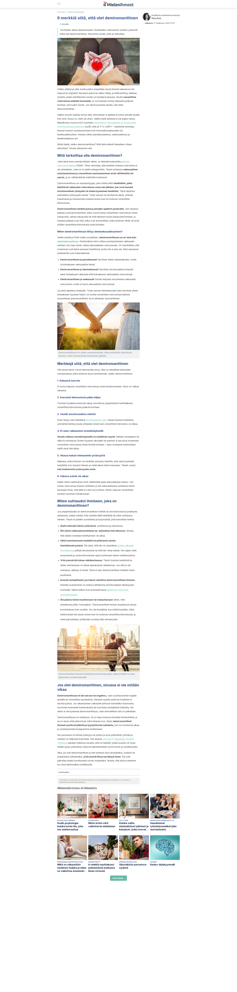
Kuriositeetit (94, 862)
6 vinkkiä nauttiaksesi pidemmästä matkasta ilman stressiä (101, 867)
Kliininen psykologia (76, 12)
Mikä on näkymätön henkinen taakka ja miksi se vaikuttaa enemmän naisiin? (71, 868)
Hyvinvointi (93, 820)
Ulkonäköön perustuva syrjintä (132, 866)
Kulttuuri (123, 820)
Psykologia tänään (66, 820)
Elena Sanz (156, 18)
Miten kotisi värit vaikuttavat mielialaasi (101, 825)
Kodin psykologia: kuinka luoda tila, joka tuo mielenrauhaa (70, 826)
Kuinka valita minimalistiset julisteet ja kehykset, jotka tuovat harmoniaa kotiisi (133, 826)
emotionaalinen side (96, 420)
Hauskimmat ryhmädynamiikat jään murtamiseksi (163, 826)
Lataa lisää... (118, 878)
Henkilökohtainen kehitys (162, 820)
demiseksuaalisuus (67, 241)
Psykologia (61, 12)
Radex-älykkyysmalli (162, 864)
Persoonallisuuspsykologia (70, 862)
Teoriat (153, 862)
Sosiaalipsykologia (128, 862)
